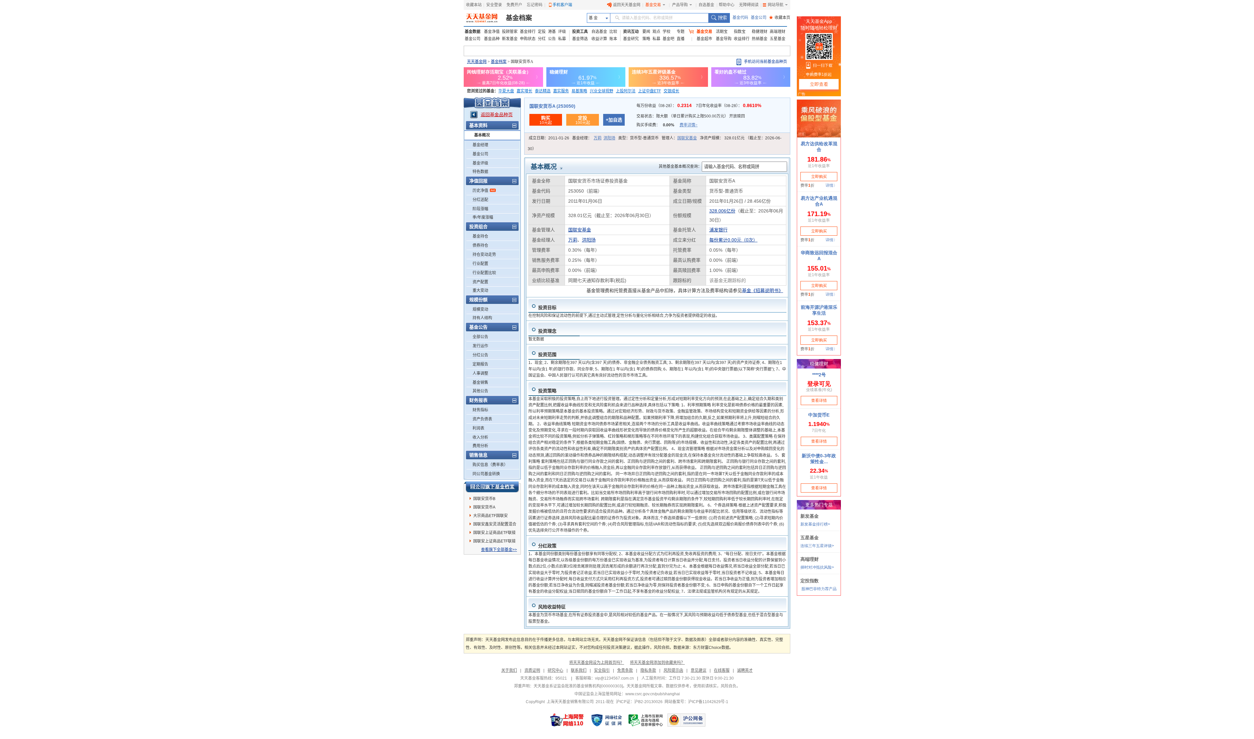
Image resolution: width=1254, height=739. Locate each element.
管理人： (679, 138)
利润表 (478, 428)
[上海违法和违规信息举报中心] (646, 720)
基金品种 (492, 39)
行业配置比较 (484, 273)
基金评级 (480, 163)
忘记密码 (534, 5)
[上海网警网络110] (567, 720)
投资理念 (547, 331)
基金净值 (492, 31)
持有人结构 (482, 318)
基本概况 (482, 135)
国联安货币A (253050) (552, 106)
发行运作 (480, 346)
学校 (666, 31)
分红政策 (547, 545)
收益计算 (599, 39)
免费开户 (514, 5)
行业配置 (480, 263)
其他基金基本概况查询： (680, 166)
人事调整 (480, 373)
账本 (613, 39)
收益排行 (741, 39)
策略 (646, 39)
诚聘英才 (745, 670)
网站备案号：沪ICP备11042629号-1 (696, 702)
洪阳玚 (609, 138)
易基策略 (579, 91)
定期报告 (480, 364)
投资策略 (547, 390)
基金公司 (758, 17)
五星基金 (777, 39)
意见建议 (698, 670)
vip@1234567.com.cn (614, 678)
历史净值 (480, 190)
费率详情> (689, 125)
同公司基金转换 (486, 474)
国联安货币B (484, 498)
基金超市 (704, 39)
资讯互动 (631, 31)
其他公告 (480, 391)
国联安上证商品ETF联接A (494, 542)
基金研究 (631, 39)
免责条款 (625, 670)
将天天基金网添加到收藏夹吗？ (657, 662)
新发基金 (510, 39)
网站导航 (775, 5)
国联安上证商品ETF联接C (494, 533)
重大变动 (480, 290)
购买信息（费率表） (490, 465)
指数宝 (740, 31)
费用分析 (480, 446)
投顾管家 (510, 31)
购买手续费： (667, 125)
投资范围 (547, 354)
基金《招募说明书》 (762, 290)
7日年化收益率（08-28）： (728, 105)
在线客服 (722, 670)
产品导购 (680, 5)
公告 (552, 39)
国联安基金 (687, 138)
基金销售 (480, 382)
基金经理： (593, 138)
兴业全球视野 (601, 91)
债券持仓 (480, 245)
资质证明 (532, 670)
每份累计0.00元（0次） (733, 240)
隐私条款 (648, 670)
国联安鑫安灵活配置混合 (494, 524)
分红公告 (480, 355)
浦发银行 (718, 229)
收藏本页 (779, 17)
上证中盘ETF (649, 91)
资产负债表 (482, 419)
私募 (562, 39)
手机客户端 (562, 5)
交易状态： (690, 116)
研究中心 (555, 670)
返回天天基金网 (626, 5)
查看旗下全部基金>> (499, 549)
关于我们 (509, 670)
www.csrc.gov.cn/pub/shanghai (652, 694)
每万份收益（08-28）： (664, 105)
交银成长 (671, 91)
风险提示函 (673, 670)
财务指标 (480, 410)
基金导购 (724, 39)
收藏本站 (474, 5)
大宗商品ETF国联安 (490, 515)
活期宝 (722, 31)
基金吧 (668, 39)
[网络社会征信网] (606, 720)
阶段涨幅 (480, 209)
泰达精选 (543, 91)
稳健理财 (759, 31)
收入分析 (480, 437)
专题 (680, 31)
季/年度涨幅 (483, 217)
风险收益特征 (552, 606)
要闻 (646, 31)
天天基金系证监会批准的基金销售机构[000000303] (578, 686)
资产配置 (480, 282)
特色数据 (480, 171)
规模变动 (480, 309)
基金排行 (528, 31)
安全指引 (602, 670)
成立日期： (549, 138)
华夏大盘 (506, 91)
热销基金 (759, 39)
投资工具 (580, 31)
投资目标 (547, 307)
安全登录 (494, 5)
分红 (542, 39)
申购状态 (528, 39)
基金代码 (740, 17)
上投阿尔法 (625, 91)
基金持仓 (480, 236)
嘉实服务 (561, 91)
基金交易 (653, 5)
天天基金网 (477, 61)
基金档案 (519, 18)
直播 (680, 39)
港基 (552, 31)
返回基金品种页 (497, 114)
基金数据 (472, 31)
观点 (656, 31)
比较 (613, 31)
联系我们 (579, 670)
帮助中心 (726, 5)
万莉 (598, 138)
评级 (562, 31)
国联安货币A (484, 507)
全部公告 (480, 337)
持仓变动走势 (484, 254)
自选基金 (706, 5)
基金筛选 (580, 39)
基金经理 (480, 145)
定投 (542, 31)
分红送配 (480, 199)
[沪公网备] (686, 720)
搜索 (719, 18)
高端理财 (777, 31)
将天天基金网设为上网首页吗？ (596, 662)
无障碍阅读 (749, 5)
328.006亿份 (722, 210)
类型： (638, 138)
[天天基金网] (482, 18)
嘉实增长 (524, 91)
